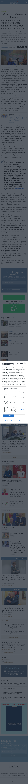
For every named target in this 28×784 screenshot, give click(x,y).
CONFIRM (8, 415)
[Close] (25, 363)
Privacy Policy (22, 420)
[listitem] (14, 389)
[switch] (22, 392)
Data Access (14, 420)
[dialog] (14, 392)
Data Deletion (6, 420)
